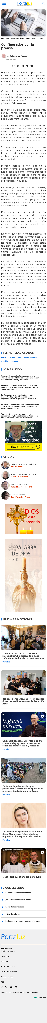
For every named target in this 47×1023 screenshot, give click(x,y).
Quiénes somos (7, 977)
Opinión (4, 361)
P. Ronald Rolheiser (19, 477)
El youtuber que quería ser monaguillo (21, 876)
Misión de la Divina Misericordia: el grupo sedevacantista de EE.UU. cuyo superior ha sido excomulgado (19, 387)
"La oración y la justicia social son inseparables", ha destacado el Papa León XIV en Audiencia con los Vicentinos (19, 416)
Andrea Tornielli (18, 466)
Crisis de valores (17, 494)
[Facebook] (23, 66)
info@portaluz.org (7, 951)
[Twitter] (18, 66)
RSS (2, 982)
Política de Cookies (8, 966)
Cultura (4, 358)
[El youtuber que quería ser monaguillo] (23, 860)
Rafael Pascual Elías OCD (22, 487)
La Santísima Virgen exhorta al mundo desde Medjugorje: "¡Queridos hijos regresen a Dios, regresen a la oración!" (18, 397)
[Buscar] (43, 3)
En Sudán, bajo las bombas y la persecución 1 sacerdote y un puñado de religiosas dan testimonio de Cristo (20, 406)
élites (12, 358)
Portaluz (6, 662)
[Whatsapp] (13, 66)
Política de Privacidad (9, 972)
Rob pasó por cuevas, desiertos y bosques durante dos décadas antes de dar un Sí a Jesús (23, 701)
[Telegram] (31, 66)
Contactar (4, 961)
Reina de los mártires (20, 484)
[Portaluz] (25, 4)
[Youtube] (11, 987)
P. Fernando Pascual (18, 56)
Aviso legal (5, 956)
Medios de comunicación (27, 358)
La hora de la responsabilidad (23, 464)
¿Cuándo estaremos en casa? (23, 474)
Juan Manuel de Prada (20, 497)
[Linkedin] (27, 66)
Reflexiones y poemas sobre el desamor (22, 921)
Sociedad (14, 361)
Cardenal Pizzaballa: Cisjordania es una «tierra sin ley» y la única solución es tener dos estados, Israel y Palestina (20, 378)
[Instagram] (16, 987)
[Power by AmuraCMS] (40, 997)
